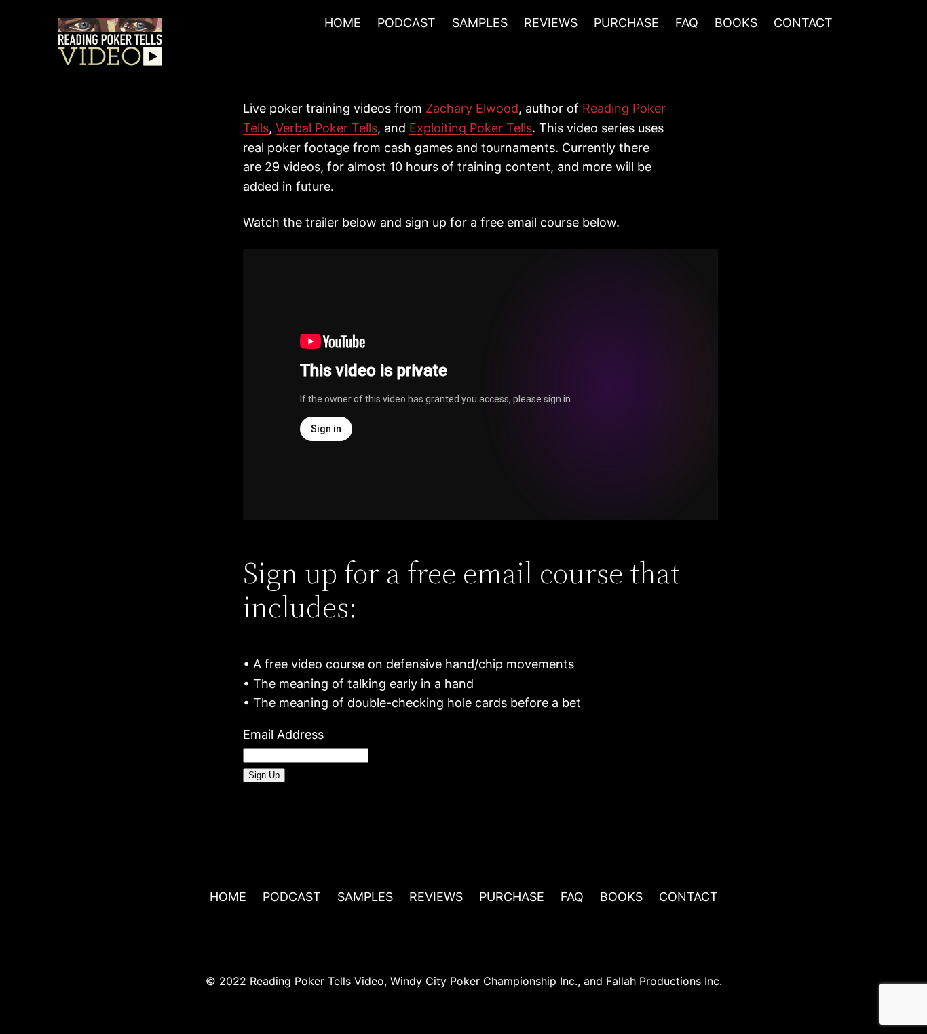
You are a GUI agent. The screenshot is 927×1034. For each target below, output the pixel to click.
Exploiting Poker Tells (470, 128)
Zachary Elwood (471, 108)
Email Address (283, 734)
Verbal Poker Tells (326, 128)
